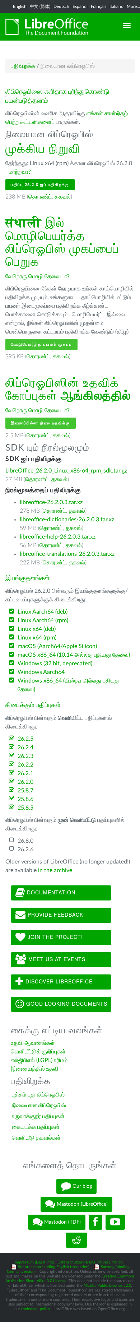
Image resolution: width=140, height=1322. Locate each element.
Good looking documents (65, 1003)
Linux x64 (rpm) (37, 638)
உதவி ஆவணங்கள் (33, 1043)
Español (80, 6)
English (20, 6)
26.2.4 (25, 747)
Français (98, 6)
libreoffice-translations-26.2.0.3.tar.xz (67, 554)
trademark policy (35, 1309)
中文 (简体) (40, 6)
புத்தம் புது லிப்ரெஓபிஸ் (38, 1095)
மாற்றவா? (20, 172)
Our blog (81, 1186)
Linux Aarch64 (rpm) (43, 620)
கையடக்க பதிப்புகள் (36, 1127)
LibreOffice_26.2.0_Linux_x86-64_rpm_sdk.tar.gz (66, 471)
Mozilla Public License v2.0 (107, 1286)
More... (133, 6)
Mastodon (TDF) (62, 1222)
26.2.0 (25, 782)
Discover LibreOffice (58, 980)
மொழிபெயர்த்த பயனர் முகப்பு (41, 344)
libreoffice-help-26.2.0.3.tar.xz (57, 537)
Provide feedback (54, 914)
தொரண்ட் (40, 197)
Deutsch (61, 6)
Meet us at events (56, 958)
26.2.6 (25, 849)
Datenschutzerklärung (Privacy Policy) (90, 1262)
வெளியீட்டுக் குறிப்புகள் (38, 1052)
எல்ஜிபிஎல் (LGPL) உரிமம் (39, 1060)
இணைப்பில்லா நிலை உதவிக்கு (40, 423)
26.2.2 (25, 765)
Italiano (116, 6)
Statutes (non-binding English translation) (53, 1267)
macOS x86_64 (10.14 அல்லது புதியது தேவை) (74, 655)
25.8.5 (25, 808)
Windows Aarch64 (41, 672)
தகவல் (63, 197)
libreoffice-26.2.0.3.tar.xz (51, 502)
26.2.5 (25, 739)
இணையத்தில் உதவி (35, 1069)
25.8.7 (25, 790)
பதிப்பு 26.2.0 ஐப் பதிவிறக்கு (40, 185)
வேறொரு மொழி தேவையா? (37, 276)
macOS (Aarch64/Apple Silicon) (57, 646)
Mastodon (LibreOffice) (81, 1204)
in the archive (55, 870)
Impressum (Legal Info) (34, 1262)
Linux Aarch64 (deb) (42, 612)
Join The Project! (54, 936)
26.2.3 (25, 756)
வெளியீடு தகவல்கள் (36, 1138)
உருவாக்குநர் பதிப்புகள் (38, 1116)
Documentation (50, 891)
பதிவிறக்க (23, 66)
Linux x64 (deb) (37, 629)
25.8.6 (25, 799)
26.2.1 (25, 773)
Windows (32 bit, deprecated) (55, 663)
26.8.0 (25, 841)
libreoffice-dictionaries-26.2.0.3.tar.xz (67, 519)
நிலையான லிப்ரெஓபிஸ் (39, 1105)
